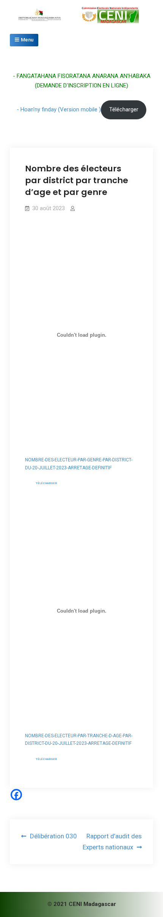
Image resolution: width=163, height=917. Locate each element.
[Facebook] (16, 794)
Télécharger (123, 109)
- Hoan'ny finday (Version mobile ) (59, 109)
